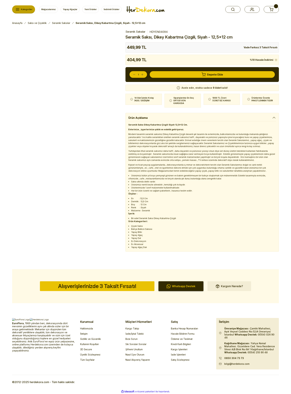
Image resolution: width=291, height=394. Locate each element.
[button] (232, 9)
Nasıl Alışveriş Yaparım (137, 359)
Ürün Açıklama (138, 117)
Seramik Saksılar (135, 31)
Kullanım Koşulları (89, 344)
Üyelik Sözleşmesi (90, 354)
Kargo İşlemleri (179, 349)
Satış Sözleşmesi (180, 359)
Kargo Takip (132, 328)
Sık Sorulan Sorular (136, 344)
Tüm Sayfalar (87, 359)
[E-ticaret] (145, 391)
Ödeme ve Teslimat (181, 338)
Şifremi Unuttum (134, 349)
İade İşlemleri (178, 354)
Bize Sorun (131, 338)
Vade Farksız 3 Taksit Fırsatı (260, 47)
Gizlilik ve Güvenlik (90, 338)
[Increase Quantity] (144, 74)
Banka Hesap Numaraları (184, 328)
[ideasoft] (128, 391)
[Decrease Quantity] (133, 74)
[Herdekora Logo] (145, 9)
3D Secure (86, 349)
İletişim (84, 333)
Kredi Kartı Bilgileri (181, 344)
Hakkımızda (86, 328)
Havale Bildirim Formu (183, 333)
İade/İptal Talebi (134, 333)
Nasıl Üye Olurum (134, 354)
